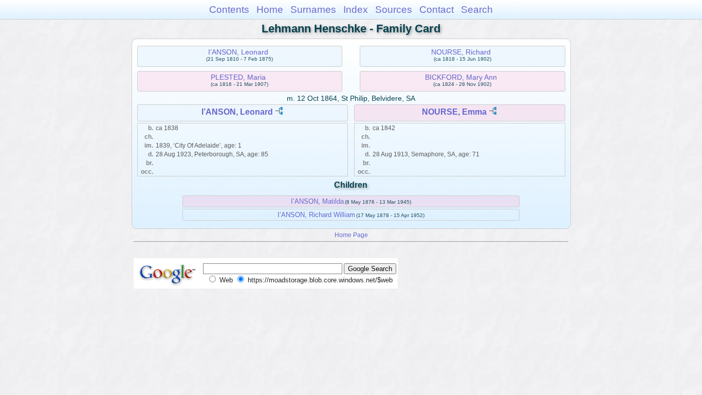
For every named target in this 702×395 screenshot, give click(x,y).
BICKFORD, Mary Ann (461, 77)
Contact (436, 9)
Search (477, 9)
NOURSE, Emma (454, 111)
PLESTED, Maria (238, 77)
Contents (229, 9)
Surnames (313, 9)
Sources (393, 9)
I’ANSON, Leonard (238, 52)
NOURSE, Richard (461, 52)
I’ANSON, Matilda (317, 201)
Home (269, 9)
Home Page (351, 234)
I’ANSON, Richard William (316, 215)
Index (355, 9)
